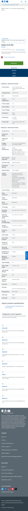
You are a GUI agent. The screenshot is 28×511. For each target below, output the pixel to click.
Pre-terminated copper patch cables (10, 4)
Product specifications (9, 57)
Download (5, 38)
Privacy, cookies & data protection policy (11, 500)
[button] (13, 63)
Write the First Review (20, 49)
